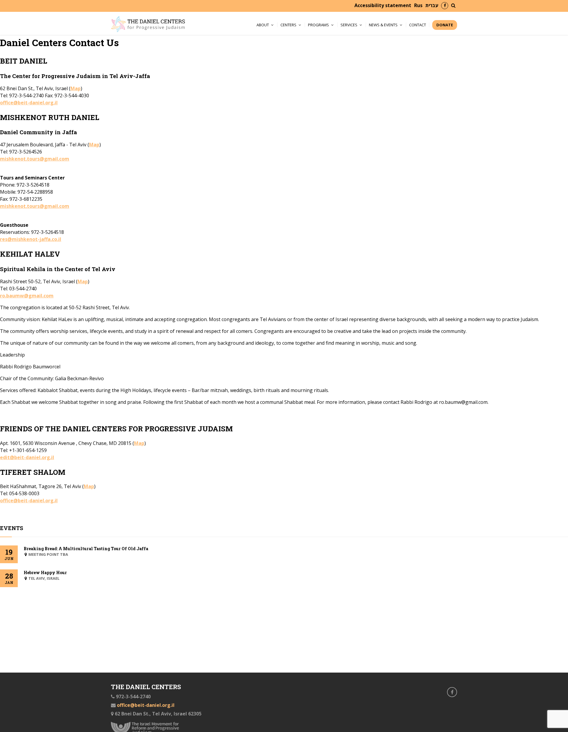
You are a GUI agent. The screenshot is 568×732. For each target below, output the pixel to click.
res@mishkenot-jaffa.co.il (30, 239)
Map (75, 88)
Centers (288, 24)
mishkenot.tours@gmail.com (34, 159)
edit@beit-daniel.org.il (27, 457)
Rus (418, 5)
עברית (431, 5)
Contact (417, 24)
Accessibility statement (382, 5)
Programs (318, 24)
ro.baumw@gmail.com (27, 295)
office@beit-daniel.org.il (29, 102)
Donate (444, 24)
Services (349, 24)
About (262, 24)
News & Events (383, 24)
